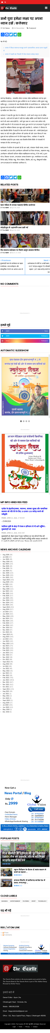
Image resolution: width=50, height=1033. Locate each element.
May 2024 (6, 616)
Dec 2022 (6, 655)
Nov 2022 (6, 657)
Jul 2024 (6, 612)
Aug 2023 (6, 637)
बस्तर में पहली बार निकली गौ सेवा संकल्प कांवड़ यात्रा (22, 54)
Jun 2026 (6, 559)
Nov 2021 (6, 684)
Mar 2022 (6, 675)
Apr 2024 (6, 618)
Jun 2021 (6, 694)
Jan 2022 (6, 680)
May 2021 (6, 696)
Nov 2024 (6, 602)
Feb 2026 (6, 568)
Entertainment (15, 901)
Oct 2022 (6, 659)
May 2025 (6, 589)
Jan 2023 (6, 653)
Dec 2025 (6, 573)
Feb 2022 (6, 678)
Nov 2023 (6, 630)
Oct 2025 (6, 577)
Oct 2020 (6, 698)
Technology (42, 901)
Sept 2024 (6, 607)
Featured (32, 28)
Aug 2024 (6, 609)
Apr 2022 (6, 673)
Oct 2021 (6, 687)
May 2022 (6, 671)
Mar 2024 (6, 621)
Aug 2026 (6, 555)
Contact (35, 1026)
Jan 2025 (6, 598)
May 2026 (6, 561)
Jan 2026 (6, 571)
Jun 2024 (6, 614)
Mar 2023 (6, 648)
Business (5, 901)
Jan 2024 (6, 625)
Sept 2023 (6, 634)
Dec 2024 (6, 600)
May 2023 (6, 643)
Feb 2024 (6, 623)
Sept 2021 (6, 689)
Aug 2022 (6, 664)
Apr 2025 (6, 591)
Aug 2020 (6, 703)
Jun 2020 (6, 707)
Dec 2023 (6, 627)
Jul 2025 (6, 584)
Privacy (27, 1026)
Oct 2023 (6, 632)
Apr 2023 (6, 646)
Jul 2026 (6, 557)
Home (20, 1026)
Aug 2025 (6, 582)
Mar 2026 (6, 566)
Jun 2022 (6, 668)
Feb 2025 (6, 596)
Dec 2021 (6, 682)
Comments (8, 935)
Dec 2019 (6, 712)
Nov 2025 (6, 575)
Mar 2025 (6, 593)
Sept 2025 (6, 580)
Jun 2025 (6, 586)
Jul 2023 (6, 639)
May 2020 (6, 709)
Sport (34, 901)
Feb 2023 (6, 650)
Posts (6, 933)
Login (14, 1026)
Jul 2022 (6, 666)
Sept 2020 (6, 700)
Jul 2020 (6, 705)
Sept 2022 (6, 662)
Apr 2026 (6, 564)
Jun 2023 (6, 641)
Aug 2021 (6, 691)
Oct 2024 (6, 605)
